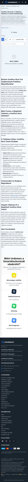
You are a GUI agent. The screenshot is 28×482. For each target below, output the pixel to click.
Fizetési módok (4, 418)
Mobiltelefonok (4, 401)
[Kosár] (25, 2)
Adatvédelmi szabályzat (6, 420)
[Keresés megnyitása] (19, 2)
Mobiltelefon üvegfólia (6, 379)
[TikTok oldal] (10, 441)
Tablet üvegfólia (4, 389)
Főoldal (3, 6)
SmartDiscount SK (5, 434)
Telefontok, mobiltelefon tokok (12, 6)
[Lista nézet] (5, 39)
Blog (2, 426)
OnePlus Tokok (4, 8)
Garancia (3, 430)
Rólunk (2, 414)
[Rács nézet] (3, 39)
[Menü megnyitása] (2, 2)
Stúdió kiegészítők (5, 403)
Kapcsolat (3, 424)
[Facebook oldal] (2, 441)
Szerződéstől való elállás (6, 432)
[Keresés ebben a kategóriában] (25, 44)
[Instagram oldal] (6, 441)
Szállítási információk (6, 416)
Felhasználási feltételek (6, 422)
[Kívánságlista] (22, 2)
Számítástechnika (5, 393)
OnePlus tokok (14, 195)
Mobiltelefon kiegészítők (6, 381)
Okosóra (3, 399)
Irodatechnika (4, 395)
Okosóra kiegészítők (5, 383)
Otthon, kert (4, 407)
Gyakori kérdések (5, 428)
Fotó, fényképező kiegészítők (7, 405)
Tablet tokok (4, 387)
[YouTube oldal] (13, 441)
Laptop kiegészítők (5, 385)
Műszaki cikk (4, 397)
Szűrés (15, 32)
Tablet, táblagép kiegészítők (7, 391)
